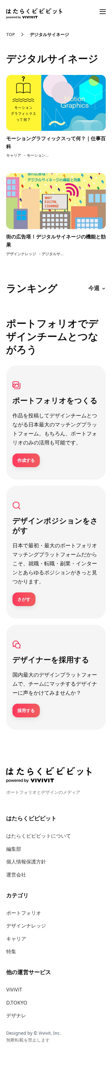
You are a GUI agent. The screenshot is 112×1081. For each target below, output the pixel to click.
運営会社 (16, 874)
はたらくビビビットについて (38, 835)
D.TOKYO (16, 1002)
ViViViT (14, 989)
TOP (10, 34)
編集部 (13, 848)
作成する (26, 460)
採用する (26, 710)
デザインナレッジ (26, 925)
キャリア (16, 938)
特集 (11, 951)
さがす (23, 599)
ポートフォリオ (23, 912)
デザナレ (16, 1015)
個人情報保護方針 (26, 861)
